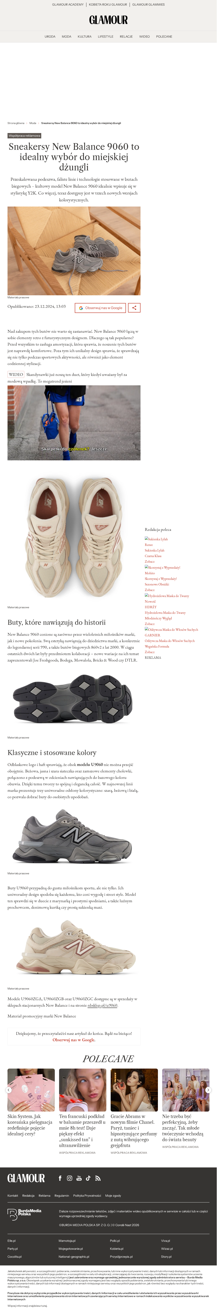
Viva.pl (165, 1241)
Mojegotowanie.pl (71, 1249)
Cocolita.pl (14, 1257)
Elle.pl (11, 1241)
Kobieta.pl (116, 1249)
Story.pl (166, 1257)
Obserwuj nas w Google (103, 308)
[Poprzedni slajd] (8, 1090)
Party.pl (13, 1249)
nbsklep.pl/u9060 (102, 1005)
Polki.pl (115, 1241)
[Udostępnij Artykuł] (134, 307)
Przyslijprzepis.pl (121, 1257)
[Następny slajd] (208, 1090)
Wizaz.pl (167, 1249)
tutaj (44, 1305)
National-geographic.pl (74, 1257)
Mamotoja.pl (67, 1241)
